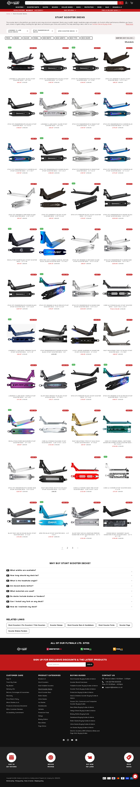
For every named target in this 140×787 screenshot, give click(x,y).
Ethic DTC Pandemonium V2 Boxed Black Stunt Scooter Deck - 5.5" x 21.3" (54, 170)
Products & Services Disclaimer (16, 706)
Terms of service (29, 781)
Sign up (89, 664)
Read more (129, 24)
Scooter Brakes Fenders (17, 631)
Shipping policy (39, 781)
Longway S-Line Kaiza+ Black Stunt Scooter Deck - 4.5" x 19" (22, 79)
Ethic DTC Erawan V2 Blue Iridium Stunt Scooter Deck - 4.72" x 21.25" (54, 306)
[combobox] (74, 3)
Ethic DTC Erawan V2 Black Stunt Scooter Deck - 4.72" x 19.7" (118, 79)
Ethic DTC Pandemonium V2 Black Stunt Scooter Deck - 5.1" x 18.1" (86, 79)
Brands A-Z (42, 679)
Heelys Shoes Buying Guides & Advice (82, 710)
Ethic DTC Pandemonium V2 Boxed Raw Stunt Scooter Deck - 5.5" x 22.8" (22, 488)
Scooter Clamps (56, 625)
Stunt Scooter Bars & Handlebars (81, 625)
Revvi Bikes (42, 723)
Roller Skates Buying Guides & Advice (82, 721)
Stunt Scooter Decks (45, 689)
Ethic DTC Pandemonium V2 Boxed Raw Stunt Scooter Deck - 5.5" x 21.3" (86, 306)
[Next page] (78, 548)
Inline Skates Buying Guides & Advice (82, 724)
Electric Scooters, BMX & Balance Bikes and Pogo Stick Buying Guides (84, 732)
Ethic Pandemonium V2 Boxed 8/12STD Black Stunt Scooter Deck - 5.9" (54, 351)
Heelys (40, 716)
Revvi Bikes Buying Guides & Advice (82, 707)
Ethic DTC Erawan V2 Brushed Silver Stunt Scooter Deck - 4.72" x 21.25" (86, 260)
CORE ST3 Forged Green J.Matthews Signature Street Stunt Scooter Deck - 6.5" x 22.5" (118, 442)
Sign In (8, 679)
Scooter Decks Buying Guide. (102, 24)
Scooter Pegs (125, 625)
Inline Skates (42, 699)
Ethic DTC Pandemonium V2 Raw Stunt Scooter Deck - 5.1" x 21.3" (86, 170)
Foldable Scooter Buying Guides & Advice (84, 686)
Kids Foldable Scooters (46, 686)
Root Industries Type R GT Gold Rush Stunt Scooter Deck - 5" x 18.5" (86, 441)
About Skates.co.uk (12, 702)
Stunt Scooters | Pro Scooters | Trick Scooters (26, 625)
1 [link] (62, 548)
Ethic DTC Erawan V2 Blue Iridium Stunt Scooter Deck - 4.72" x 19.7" (117, 396)
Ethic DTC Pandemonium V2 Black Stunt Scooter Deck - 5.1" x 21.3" (22, 124)
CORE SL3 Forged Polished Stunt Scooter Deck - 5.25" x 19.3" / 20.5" (54, 441)
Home (8, 14)
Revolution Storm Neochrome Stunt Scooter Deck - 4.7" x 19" (22, 441)
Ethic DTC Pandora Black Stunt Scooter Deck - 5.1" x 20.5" (86, 215)
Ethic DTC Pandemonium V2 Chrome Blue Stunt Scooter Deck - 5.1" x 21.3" (117, 170)
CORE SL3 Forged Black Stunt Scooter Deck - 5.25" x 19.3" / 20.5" (118, 306)
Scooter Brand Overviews (78, 682)
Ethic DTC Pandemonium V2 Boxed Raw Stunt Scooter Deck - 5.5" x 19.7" (118, 260)
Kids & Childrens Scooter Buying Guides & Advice (84, 697)
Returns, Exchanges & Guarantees (17, 692)
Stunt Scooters (43, 682)
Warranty (9, 696)
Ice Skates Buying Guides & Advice (81, 727)
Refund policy (10, 781)
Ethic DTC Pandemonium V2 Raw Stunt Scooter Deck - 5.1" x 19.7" (86, 124)
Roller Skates (42, 696)
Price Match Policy (12, 699)
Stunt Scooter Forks (106, 625)
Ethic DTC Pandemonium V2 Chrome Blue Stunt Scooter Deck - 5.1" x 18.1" (117, 124)
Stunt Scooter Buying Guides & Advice (83, 679)
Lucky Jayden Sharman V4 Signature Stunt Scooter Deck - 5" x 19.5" (86, 351)
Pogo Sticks (42, 726)
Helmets (41, 709)
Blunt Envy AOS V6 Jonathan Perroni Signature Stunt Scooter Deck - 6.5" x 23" (86, 535)
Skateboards (42, 706)
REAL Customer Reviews (14, 709)
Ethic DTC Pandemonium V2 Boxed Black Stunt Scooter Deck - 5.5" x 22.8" (22, 306)
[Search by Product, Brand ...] (120, 3)
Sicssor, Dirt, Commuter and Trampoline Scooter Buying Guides (83, 703)
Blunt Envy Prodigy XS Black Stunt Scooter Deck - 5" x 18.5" (54, 396)
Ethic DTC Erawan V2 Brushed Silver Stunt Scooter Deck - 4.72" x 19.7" (22, 215)
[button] (132, 3)
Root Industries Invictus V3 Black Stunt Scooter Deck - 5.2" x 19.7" (54, 488)
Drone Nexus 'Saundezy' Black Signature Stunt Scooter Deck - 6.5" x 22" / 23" (118, 535)
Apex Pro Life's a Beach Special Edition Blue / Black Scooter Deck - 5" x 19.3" (54, 260)
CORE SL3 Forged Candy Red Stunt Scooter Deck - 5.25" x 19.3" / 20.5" (85, 488)
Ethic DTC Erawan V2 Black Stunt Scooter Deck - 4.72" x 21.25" (54, 215)
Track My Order (11, 682)
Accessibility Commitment (15, 712)
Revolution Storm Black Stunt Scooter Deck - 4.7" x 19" (22, 260)
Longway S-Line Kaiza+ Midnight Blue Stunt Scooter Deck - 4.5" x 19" (22, 351)
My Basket (9, 686)
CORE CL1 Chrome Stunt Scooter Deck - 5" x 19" (118, 488)
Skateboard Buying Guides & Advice (82, 717)
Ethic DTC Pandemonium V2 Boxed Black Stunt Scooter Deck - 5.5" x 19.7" (117, 215)
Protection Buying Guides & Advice (81, 692)
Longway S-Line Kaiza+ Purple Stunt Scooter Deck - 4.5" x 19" (22, 396)
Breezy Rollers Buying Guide (79, 714)
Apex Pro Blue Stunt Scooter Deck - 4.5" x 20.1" (54, 534)
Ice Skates (41, 702)
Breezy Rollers (43, 719)
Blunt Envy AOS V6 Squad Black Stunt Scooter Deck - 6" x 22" (22, 534)
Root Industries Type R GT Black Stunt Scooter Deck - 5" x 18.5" (118, 351)
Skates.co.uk (20, 778)
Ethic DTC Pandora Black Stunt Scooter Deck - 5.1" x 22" (86, 396)
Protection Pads (43, 712)
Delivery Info (10, 689)
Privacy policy (19, 781)
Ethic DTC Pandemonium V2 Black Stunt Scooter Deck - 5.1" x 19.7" (54, 79)
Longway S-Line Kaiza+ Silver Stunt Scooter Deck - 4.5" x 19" (54, 124)
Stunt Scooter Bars (44, 692)
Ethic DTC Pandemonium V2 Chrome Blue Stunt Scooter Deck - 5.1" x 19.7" (22, 170)
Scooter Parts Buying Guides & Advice (83, 689)
